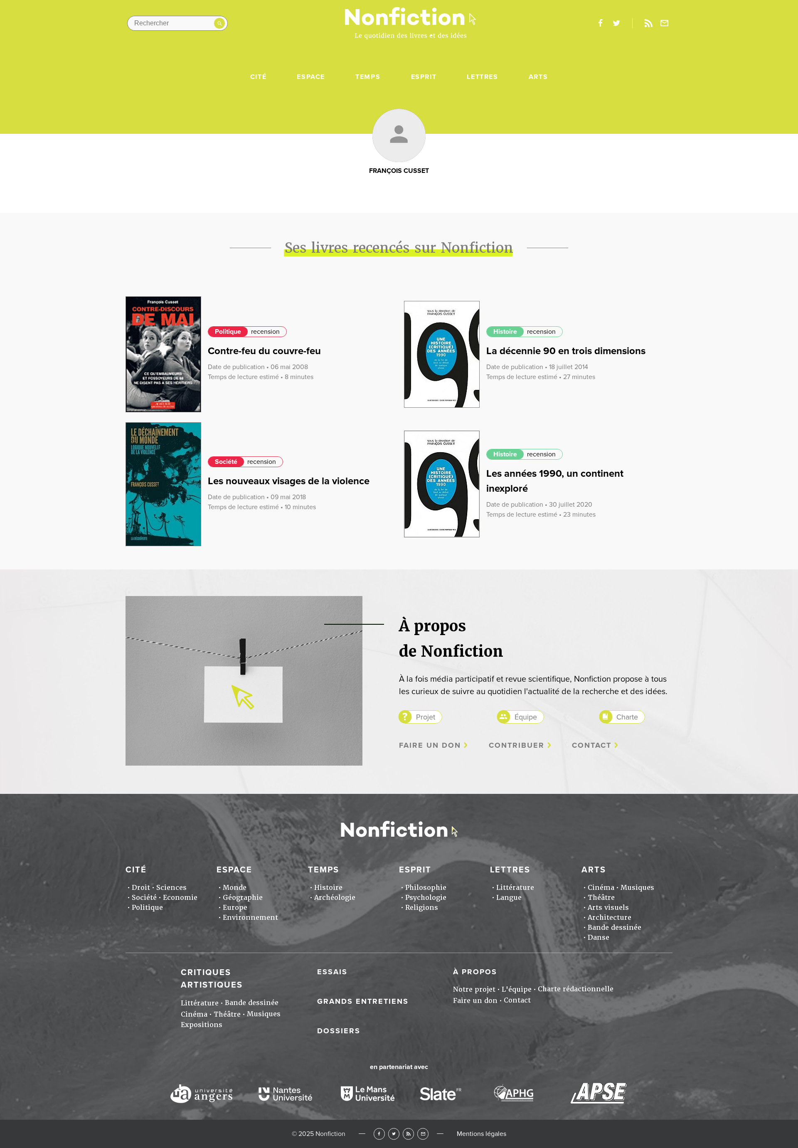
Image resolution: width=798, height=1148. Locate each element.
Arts (538, 77)
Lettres (482, 77)
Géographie (243, 897)
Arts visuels (608, 907)
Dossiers (338, 1030)
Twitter (393, 1133)
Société (226, 462)
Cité (258, 77)
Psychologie (425, 897)
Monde (234, 887)
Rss (648, 23)
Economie (180, 897)
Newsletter (664, 23)
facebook (600, 23)
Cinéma (601, 887)
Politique (228, 332)
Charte (627, 717)
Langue (509, 897)
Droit (141, 887)
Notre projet (474, 989)
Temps (367, 77)
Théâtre (601, 897)
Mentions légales (481, 1134)
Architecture (609, 917)
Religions (421, 907)
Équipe (526, 717)
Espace (311, 77)
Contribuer (516, 745)
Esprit (424, 77)
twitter (616, 23)
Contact (591, 745)
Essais (332, 971)
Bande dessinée (614, 927)
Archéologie (334, 897)
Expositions (201, 1024)
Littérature (515, 887)
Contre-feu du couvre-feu (264, 351)
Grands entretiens (363, 1001)
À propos (475, 971)
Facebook (379, 1133)
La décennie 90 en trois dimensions (565, 351)
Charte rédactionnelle (575, 989)
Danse (598, 937)
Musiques (637, 887)
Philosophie (425, 887)
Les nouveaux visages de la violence (288, 481)
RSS (408, 1133)
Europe (235, 907)
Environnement (250, 917)
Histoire (505, 332)
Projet (425, 717)
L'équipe (517, 989)
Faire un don (430, 745)
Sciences (171, 887)
